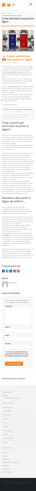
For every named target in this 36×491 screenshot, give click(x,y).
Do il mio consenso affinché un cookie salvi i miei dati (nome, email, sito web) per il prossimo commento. (17, 354)
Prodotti (5, 434)
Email (7, 335)
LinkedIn (10, 271)
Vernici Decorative (7, 472)
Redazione (13, 283)
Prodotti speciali (6, 469)
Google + (14, 271)
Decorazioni (6, 415)
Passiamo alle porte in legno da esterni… (15, 117)
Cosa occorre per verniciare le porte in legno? (16, 115)
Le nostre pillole (7, 430)
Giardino (5, 426)
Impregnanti (5, 465)
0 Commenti (14, 62)
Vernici (6, 62)
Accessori (4, 453)
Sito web (7, 344)
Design (5, 419)
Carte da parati (7, 411)
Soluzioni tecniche (8, 438)
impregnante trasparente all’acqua (12, 141)
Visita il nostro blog (9, 403)
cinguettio (7, 271)
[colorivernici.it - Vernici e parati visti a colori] (11, 5)
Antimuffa (5, 456)
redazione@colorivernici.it (11, 398)
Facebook (3, 271)
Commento (8, 306)
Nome (7, 327)
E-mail (18, 271)
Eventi (5, 422)
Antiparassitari (6, 459)
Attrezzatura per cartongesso (10, 462)
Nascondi (18, 111)
